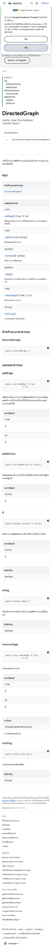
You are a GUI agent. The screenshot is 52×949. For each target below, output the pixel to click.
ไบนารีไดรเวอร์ (7, 842)
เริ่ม (26, 47)
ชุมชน (21, 929)
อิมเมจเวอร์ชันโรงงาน (10, 838)
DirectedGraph (12, 191)
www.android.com (10, 907)
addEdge (9, 216)
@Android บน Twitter (11, 857)
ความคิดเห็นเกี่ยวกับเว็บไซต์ (29, 934)
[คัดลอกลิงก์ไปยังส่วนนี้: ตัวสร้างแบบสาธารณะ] (33, 332)
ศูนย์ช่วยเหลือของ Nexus (11, 902)
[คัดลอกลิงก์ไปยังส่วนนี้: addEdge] (15, 373)
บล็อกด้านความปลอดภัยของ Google (16, 870)
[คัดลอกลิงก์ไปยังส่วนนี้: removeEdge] (20, 644)
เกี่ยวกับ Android (9, 929)
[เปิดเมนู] (4, 3)
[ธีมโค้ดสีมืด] (48, 348)
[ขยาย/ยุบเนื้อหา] (12, 77)
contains (9, 255)
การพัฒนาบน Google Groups (14, 878)
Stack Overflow (8, 915)
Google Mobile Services (12, 911)
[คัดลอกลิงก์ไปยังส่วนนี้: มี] (6, 513)
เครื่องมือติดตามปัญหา (10, 919)
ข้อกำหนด (6, 825)
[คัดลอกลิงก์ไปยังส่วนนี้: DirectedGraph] (23, 340)
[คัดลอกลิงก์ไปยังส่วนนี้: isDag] (11, 590)
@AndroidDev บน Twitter (12, 861)
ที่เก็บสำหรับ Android (10, 821)
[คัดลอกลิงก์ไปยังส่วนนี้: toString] (14, 743)
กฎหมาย (29, 929)
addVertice (10, 237)
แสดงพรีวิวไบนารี (8, 833)
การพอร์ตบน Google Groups (14, 883)
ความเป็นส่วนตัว (10, 934)
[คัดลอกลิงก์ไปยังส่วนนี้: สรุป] (10, 175)
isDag (8, 274)
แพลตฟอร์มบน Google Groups (15, 874)
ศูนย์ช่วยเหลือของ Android (12, 894)
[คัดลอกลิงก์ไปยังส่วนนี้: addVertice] (18, 454)
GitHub (5, 846)
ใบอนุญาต (39, 929)
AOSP (4, 71)
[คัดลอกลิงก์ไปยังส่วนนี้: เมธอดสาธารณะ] (25, 365)
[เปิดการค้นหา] (31, 3)
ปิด (26, 39)
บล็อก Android (8, 866)
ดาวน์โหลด (6, 829)
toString (9, 314)
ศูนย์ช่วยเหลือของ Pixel (11, 898)
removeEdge (11, 295)
